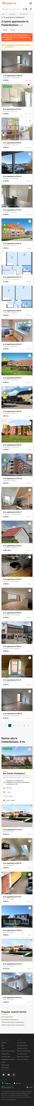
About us (3, 1042)
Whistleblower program (8, 1059)
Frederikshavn (24, 14)
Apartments (12, 14)
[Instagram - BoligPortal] (14, 1075)
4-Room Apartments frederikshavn (12, 1025)
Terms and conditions (23, 1056)
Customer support (22, 1054)
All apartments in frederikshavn (14, 17)
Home (3, 14)
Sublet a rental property (24, 1051)
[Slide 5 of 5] (19, 71)
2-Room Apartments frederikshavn (12, 1022)
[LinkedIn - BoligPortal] (8, 1075)
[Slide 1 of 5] (14, 71)
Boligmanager (5, 1065)
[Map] (31, 9)
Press (3, 1048)
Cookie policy (5, 1054)
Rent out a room (21, 1042)
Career (3, 1062)
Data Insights (5, 1067)
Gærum (5, 30)
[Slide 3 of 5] (17, 71)
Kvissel (12, 30)
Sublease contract (22, 1048)
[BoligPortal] (9, 3)
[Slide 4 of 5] (18, 71)
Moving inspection (22, 1045)
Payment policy (5, 1056)
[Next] (28, 725)
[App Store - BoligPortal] (17, 1083)
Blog (2, 1045)
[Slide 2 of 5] (15, 71)
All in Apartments (7, 1017)
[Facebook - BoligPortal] (3, 1075)
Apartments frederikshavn (10, 1019)
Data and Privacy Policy (8, 1051)
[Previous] (6, 725)
